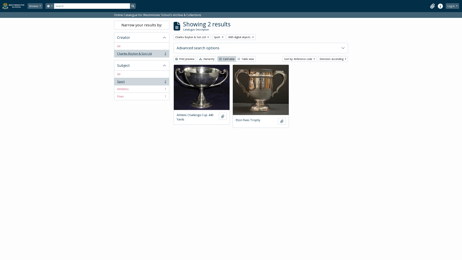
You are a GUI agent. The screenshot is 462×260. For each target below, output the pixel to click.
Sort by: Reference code (298, 59)
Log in (451, 6)
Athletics (141, 90)
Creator (123, 37)
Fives (141, 97)
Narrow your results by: (141, 25)
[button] (432, 6)
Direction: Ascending (332, 59)
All (118, 46)
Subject (123, 65)
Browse (34, 6)
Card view (228, 59)
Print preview (186, 59)
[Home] (15, 6)
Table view (247, 59)
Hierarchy (208, 59)
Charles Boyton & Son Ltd (141, 54)
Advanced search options (198, 48)
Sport (141, 82)
